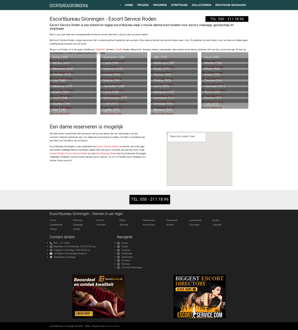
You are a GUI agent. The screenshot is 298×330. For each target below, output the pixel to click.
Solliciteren (201, 5)
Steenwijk (78, 224)
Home (129, 5)
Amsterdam (149, 224)
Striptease (179, 5)
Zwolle (118, 49)
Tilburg (53, 229)
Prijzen (142, 5)
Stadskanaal (56, 224)
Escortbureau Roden (106, 153)
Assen (53, 220)
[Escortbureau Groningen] (69, 5)
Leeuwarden (195, 220)
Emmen (100, 220)
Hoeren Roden (57, 153)
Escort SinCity (112, 326)
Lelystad (217, 224)
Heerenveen (149, 220)
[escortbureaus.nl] (98, 317)
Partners (126, 263)
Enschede (194, 224)
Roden (216, 220)
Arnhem (170, 224)
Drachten (100, 49)
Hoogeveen (172, 220)
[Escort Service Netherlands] (200, 317)
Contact (126, 260)
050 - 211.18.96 (61, 242)
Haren (123, 220)
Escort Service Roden (108, 146)
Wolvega (124, 224)
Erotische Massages (230, 5)
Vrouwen (159, 5)
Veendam (101, 224)
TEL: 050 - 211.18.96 (227, 19)
